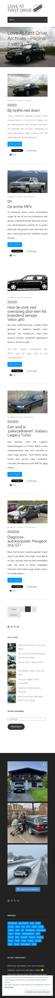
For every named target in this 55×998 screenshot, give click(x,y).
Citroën (11, 927)
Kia (22, 930)
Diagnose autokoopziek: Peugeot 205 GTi (27, 541)
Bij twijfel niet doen (23, 110)
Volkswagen (25, 944)
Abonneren (16, 726)
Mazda (17, 934)
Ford (28, 927)
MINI (38, 934)
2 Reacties (29, 297)
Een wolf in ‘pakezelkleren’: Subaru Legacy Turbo (27, 431)
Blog (14, 105)
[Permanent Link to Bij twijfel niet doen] (27, 96)
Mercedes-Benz (28, 934)
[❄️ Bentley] (27, 865)
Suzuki (38, 941)
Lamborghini (30, 930)
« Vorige (13, 609)
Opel (17, 937)
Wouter (19, 100)
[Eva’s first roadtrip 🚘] (27, 781)
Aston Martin (23, 923)
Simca (10, 941)
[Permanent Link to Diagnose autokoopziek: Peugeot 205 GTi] (27, 522)
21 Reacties (29, 417)
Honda (40, 927)
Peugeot (16, 531)
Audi (9, 105)
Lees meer (14, 144)
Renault (40, 937)
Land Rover (41, 930)
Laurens (20, 417)
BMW (38, 923)
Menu (11, 20)
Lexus (10, 934)
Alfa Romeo (12, 923)
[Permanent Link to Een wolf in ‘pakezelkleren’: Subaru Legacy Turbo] (27, 412)
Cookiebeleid (9, 987)
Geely (34, 927)
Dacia (18, 927)
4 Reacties (28, 100)
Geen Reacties (29, 197)
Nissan (10, 937)
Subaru (15, 421)
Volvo (14, 302)
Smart (23, 941)
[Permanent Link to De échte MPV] (27, 192)
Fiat (23, 927)
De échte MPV (19, 206)
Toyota (16, 944)
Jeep (17, 930)
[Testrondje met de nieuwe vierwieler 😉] (27, 823)
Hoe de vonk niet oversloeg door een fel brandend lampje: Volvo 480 (26, 313)
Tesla (10, 944)
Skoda (17, 941)
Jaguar (10, 930)
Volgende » (14, 615)
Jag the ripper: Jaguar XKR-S (30, 662)
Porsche (32, 937)
